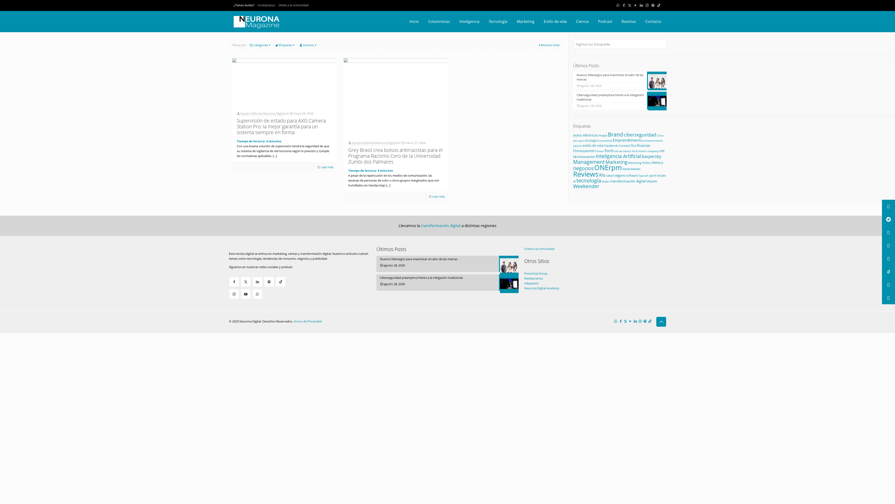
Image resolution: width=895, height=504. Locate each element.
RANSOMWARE (631, 169)
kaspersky (651, 156)
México (657, 162)
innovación (586, 156)
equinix (577, 145)
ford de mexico (622, 151)
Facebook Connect (617, 146)
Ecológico (592, 140)
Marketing (616, 162)
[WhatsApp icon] (618, 5)
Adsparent (531, 283)
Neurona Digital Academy (541, 288)
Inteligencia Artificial (618, 156)
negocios (583, 168)
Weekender (586, 186)
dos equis (579, 140)
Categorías (260, 45)
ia (575, 156)
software (632, 175)
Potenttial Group (535, 273)
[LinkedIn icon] (641, 5)
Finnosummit (584, 150)
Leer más (327, 167)
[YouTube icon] (635, 5)
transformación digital (628, 181)
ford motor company (645, 151)
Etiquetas (285, 45)
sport (653, 175)
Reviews (586, 173)
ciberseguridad (640, 135)
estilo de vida (593, 145)
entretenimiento (653, 140)
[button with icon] (234, 281)
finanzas (643, 145)
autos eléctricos (585, 135)
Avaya (603, 135)
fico (633, 145)
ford (609, 150)
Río (602, 175)
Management (589, 161)
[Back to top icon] (661, 322)
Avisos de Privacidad (308, 321)
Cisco (660, 135)
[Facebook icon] (624, 5)
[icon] (653, 5)
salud (610, 175)
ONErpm (608, 167)
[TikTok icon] (659, 5)
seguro (619, 175)
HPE (662, 151)
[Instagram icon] (647, 5)
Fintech (599, 151)
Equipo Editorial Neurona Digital (263, 113)
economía (605, 141)
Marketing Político (639, 163)
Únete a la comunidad (293, 5)
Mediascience (533, 278)
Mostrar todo (550, 45)
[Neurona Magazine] (257, 21)
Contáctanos (266, 5)
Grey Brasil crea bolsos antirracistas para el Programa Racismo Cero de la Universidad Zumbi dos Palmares (395, 156)
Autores (308, 45)
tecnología (588, 180)
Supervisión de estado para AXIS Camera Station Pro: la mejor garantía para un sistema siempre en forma (281, 126)
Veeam (652, 181)
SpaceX (643, 176)
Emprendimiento (628, 140)
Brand (615, 134)
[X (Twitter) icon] (629, 5)
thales (606, 181)
